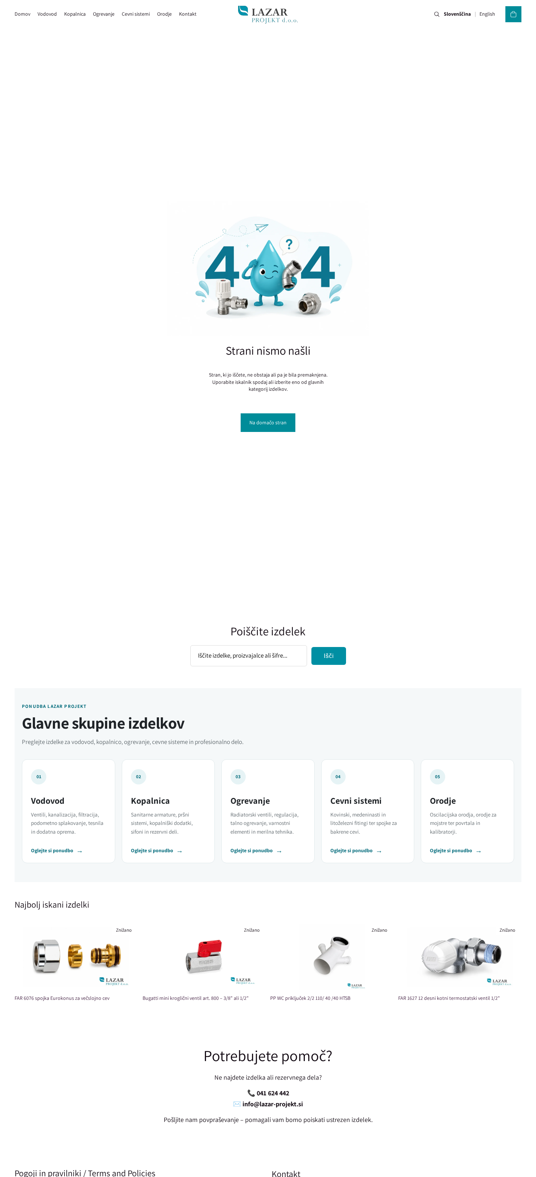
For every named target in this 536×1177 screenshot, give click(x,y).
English (487, 14)
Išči (329, 655)
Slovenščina (457, 14)
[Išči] (437, 14)
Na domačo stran (268, 422)
